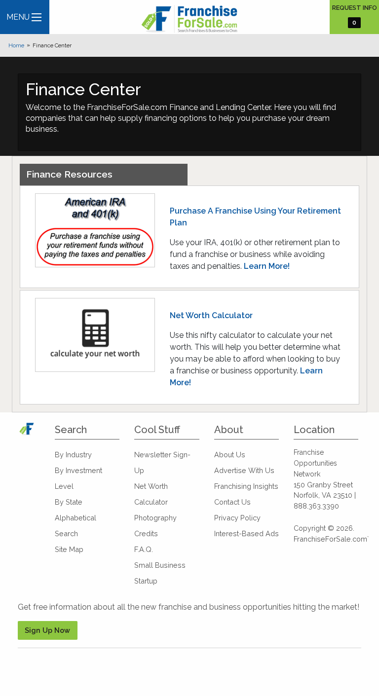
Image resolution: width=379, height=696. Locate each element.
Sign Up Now (47, 630)
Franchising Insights (246, 486)
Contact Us (232, 502)
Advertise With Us (244, 470)
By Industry (73, 454)
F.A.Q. (143, 549)
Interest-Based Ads (246, 533)
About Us (229, 454)
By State (68, 502)
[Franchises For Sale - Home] (189, 19)
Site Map (69, 549)
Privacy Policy (237, 517)
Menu (18, 17)
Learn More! (267, 266)
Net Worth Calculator (211, 315)
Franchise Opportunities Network (315, 463)
